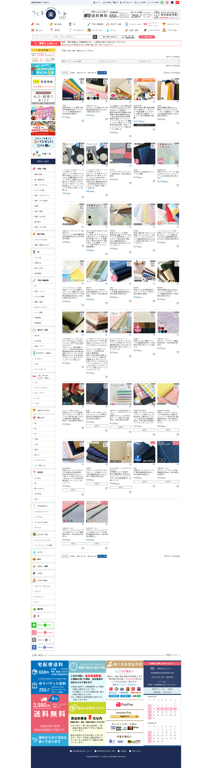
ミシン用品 (39, 312)
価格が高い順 (92, 73)
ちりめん (38, 478)
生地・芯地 (42, 169)
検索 (116, 2)
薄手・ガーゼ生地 (41, 201)
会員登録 (108, 2)
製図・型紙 (39, 302)
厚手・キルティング (42, 195)
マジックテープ (40, 369)
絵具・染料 (134, 30)
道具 (36, 450)
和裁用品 (38, 323)
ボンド (37, 602)
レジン (113, 30)
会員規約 (123, 751)
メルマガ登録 (154, 2)
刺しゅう (39, 30)
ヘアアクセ (39, 517)
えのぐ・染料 (43, 566)
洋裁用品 (38, 318)
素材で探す (39, 174)
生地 (37, 24)
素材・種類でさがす (79, 51)
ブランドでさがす (41, 240)
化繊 (36, 206)
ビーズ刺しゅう (40, 465)
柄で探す (38, 222)
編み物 (40, 609)
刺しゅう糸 (39, 268)
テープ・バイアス (41, 388)
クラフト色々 (172, 30)
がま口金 (38, 341)
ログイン (98, 2)
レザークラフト (154, 30)
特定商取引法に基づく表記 (106, 751)
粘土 (39, 559)
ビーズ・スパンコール (43, 540)
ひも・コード (39, 393)
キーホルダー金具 (41, 522)
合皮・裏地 (39, 211)
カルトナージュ (173, 24)
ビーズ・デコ (97, 30)
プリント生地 (39, 190)
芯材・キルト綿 (40, 227)
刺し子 (37, 455)
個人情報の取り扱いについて (82, 751)
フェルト (38, 591)
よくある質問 (141, 2)
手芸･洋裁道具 (97, 24)
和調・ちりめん (40, 216)
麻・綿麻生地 (39, 180)
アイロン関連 (39, 297)
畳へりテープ (39, 488)
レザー (40, 573)
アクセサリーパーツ (42, 512)
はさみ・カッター (41, 307)
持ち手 (37, 335)
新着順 (72, 73)
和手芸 (57, 30)
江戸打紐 (38, 494)
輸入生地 (58, 24)
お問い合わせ (136, 751)
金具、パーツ (39, 346)
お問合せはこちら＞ (164, 668)
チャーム (38, 527)
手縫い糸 (38, 263)
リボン (37, 403)
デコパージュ (39, 597)
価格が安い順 (81, 73)
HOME (64, 51)
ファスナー (39, 359)
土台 (36, 444)
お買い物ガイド (127, 2)
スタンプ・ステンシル (43, 586)
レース (37, 398)
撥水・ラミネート (41, 185)
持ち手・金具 (116, 24)
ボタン (37, 364)
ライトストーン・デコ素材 (43, 545)
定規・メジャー (40, 291)
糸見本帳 (38, 273)
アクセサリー (78, 30)
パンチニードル (40, 460)
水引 (36, 499)
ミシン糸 (38, 258)
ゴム (36, 382)
